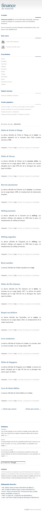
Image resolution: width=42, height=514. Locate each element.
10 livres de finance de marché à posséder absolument (16, 109)
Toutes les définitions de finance (9, 95)
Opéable (3, 429)
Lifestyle (3, 84)
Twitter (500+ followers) (12, 41)
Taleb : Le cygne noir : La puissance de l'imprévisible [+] (17, 495)
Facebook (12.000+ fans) (13, 47)
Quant (2, 79)
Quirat (3, 439)
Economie (3, 69)
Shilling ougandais (8, 237)
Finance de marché (6, 19)
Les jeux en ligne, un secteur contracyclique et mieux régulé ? (18, 106)
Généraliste (4, 76)
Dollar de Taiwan (8, 156)
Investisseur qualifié (7, 450)
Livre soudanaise (8, 339)
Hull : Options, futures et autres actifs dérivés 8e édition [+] (18, 487)
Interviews (4, 64)
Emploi (3, 71)
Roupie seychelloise (9, 313)
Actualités (3, 61)
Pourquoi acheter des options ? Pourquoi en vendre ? (15, 114)
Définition (10, 147)
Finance (3, 74)
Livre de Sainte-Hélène (10, 388)
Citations (3, 66)
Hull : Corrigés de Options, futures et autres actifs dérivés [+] (18, 489)
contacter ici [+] (13, 29)
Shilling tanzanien (8, 211)
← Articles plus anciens (8, 409)
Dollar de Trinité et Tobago (12, 130)
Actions (3, 59)
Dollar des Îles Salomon (10, 284)
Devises (21, 147)
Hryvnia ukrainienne (9, 185)
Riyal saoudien (7, 263)
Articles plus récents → (33, 409)
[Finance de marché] (11, 8)
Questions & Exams (6, 81)
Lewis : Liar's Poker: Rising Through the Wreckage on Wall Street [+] (20, 497)
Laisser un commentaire (32, 147)
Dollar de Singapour (9, 362)
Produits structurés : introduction (10, 111)
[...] (8, 435)
